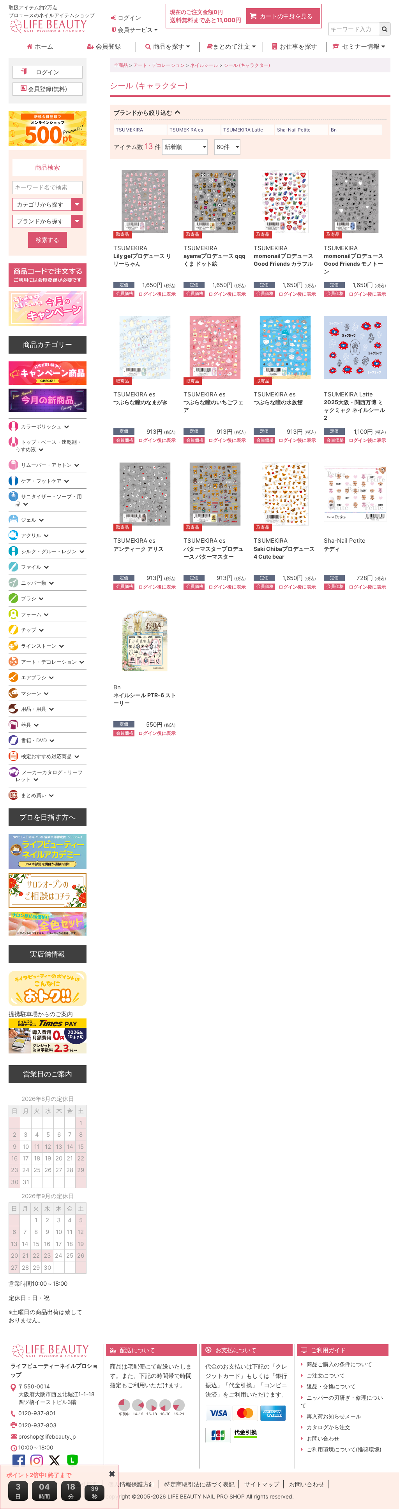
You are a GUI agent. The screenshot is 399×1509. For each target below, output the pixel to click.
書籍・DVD (34, 740)
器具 (27, 725)
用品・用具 (34, 709)
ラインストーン (39, 646)
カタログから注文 (328, 1427)
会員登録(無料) (47, 89)
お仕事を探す (297, 46)
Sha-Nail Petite (294, 130)
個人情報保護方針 (131, 1484)
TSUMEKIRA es (186, 130)
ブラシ (29, 598)
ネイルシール (204, 65)
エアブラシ (34, 677)
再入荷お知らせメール (334, 1416)
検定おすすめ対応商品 (47, 756)
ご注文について (326, 1375)
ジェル (29, 520)
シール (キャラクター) (247, 65)
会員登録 (107, 46)
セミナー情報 (360, 46)
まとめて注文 (232, 46)
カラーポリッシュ (42, 426)
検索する (47, 240)
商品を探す (168, 46)
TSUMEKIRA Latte (243, 130)
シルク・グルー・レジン (49, 551)
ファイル (32, 567)
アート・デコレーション (159, 65)
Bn (334, 130)
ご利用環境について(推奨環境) (344, 1449)
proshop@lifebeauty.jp (47, 1436)
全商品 (121, 65)
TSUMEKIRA (129, 130)
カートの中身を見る (286, 16)
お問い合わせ (323, 1438)
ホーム (43, 46)
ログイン (128, 17)
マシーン (32, 693)
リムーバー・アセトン (47, 465)
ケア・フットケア (42, 481)
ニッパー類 (34, 583)
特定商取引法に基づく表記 (199, 1484)
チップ (29, 630)
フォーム (32, 614)
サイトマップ (261, 1484)
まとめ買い (34, 795)
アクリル (32, 535)
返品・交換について (331, 1386)
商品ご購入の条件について (339, 1364)
